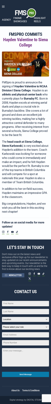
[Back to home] (25, 13)
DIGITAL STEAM (34, 400)
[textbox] (23, 327)
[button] (3, 6)
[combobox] (25, 319)
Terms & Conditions (31, 390)
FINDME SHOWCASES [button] (20, 19)
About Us (15, 390)
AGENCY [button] (6, 19)
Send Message (25, 374)
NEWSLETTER (15, 275)
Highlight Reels (40, 19)
